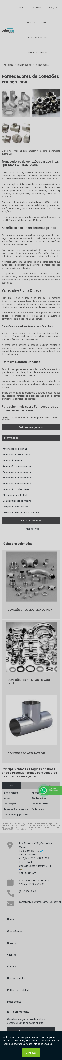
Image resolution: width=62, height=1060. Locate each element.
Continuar (31, 1052)
